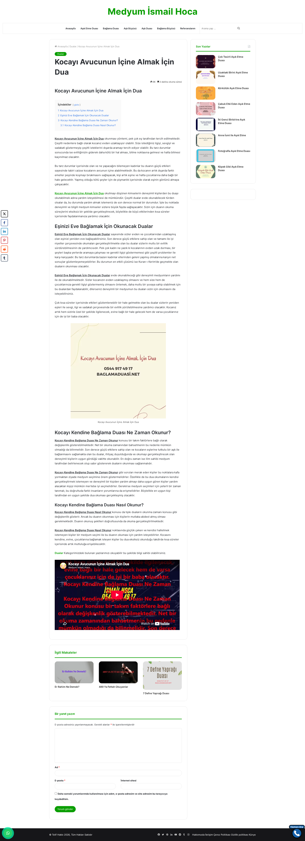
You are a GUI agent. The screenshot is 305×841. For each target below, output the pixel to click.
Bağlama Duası (111, 28)
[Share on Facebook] (4, 222)
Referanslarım (187, 28)
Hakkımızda (198, 834)
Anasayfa (70, 28)
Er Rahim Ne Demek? (67, 686)
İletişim (209, 834)
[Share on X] (4, 213)
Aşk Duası (147, 28)
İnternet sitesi (128, 780)
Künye (252, 834)
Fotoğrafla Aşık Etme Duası (234, 150)
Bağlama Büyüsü (166, 28)
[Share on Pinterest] (4, 240)
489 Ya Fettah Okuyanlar (113, 686)
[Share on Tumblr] (4, 257)
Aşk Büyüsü (130, 28)
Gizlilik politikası (239, 834)
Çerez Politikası (222, 834)
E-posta (60, 780)
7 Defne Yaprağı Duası (156, 693)
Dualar (73, 46)
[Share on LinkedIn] (4, 231)
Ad (57, 767)
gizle (76, 104)
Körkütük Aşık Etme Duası (233, 88)
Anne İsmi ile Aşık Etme (232, 135)
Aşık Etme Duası (89, 28)
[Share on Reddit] (4, 249)
